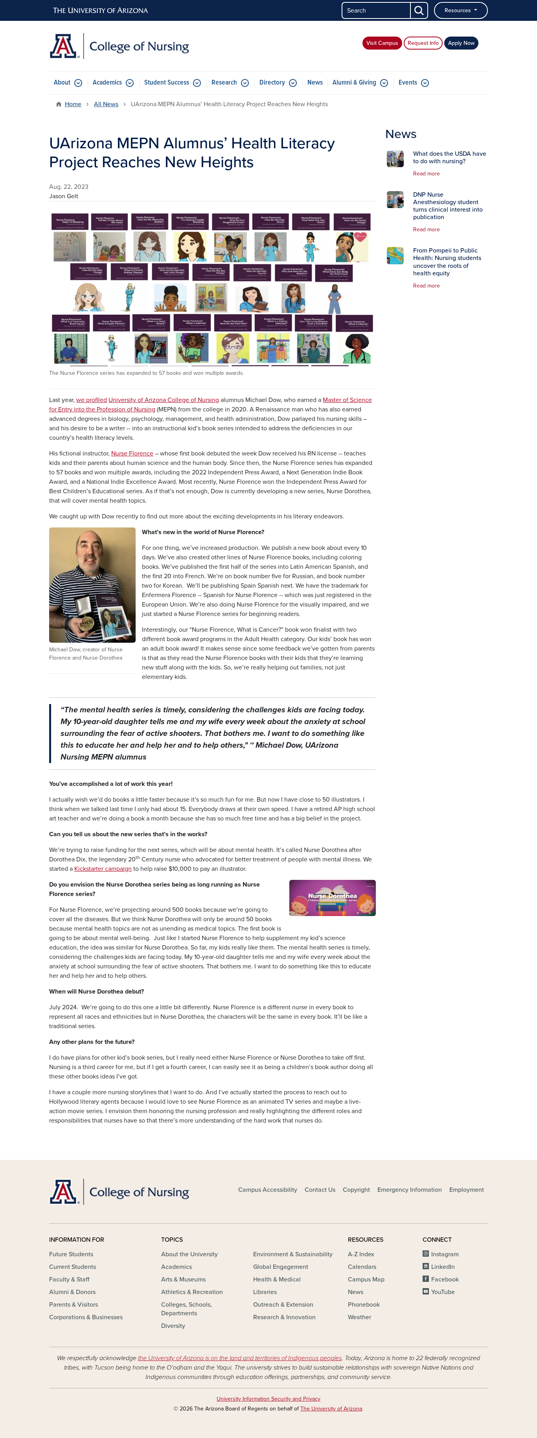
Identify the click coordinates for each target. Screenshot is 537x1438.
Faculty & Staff (69, 1279)
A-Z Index (361, 1254)
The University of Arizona (331, 1408)
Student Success (166, 82)
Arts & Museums (183, 1279)
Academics (107, 82)
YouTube (443, 1292)
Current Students (72, 1267)
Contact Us (320, 1190)
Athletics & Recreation (192, 1292)
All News (106, 104)
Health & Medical (277, 1279)
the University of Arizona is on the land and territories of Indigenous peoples (240, 1358)
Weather (359, 1317)
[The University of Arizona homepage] (101, 10)
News (315, 82)
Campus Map (366, 1279)
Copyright (356, 1190)
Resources (459, 10)
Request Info (423, 43)
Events (408, 82)
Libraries (265, 1292)
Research (224, 82)
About (62, 82)
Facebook (445, 1279)
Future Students (71, 1254)
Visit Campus (382, 43)
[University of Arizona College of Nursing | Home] (119, 46)
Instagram (445, 1254)
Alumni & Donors (72, 1292)
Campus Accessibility (267, 1190)
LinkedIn (443, 1267)
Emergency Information (409, 1190)
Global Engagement (280, 1267)
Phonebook (364, 1305)
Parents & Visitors (73, 1305)
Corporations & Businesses (86, 1317)
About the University (189, 1254)
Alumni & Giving (354, 82)
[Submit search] (419, 10)
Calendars (362, 1267)
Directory (272, 82)
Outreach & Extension (283, 1305)
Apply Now (461, 43)
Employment (466, 1190)
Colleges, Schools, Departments (186, 1309)
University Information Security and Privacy (268, 1399)
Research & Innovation (284, 1317)
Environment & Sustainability (293, 1254)
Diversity (173, 1326)
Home (73, 104)
